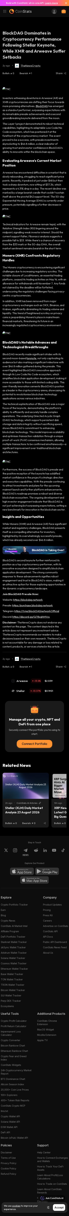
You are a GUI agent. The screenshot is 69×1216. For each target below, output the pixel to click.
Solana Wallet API (10, 1121)
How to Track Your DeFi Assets (50, 1168)
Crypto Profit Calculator (14, 1020)
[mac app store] (34, 880)
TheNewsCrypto (31, 65)
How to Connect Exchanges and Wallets (52, 1159)
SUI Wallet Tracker (11, 995)
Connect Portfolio (34, 744)
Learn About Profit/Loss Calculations (50, 1177)
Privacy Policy (8, 1163)
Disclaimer (6, 1152)
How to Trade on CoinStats (52, 1183)
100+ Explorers (9, 1095)
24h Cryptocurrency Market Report (16, 1072)
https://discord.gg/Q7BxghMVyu (31, 616)
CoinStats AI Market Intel (14, 926)
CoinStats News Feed (55, 947)
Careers (47, 920)
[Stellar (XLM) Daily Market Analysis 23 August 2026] (26, 786)
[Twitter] (6, 852)
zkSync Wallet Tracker (13, 947)
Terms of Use (8, 1157)
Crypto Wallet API (10, 1116)
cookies (16, 1205)
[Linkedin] (45, 852)
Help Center (44, 1152)
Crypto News (8, 920)
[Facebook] (63, 852)
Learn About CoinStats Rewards (49, 1191)
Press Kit (48, 915)
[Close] (64, 3)
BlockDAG (42, 106)
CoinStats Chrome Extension (47, 1022)
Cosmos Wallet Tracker (13, 963)
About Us (48, 952)
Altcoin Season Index (12, 1084)
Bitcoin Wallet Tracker (13, 990)
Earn (3, 910)
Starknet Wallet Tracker (14, 942)
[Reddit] (36, 852)
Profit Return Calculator (13, 1026)
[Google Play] (47, 871)
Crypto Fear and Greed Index (13, 1058)
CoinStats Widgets (11, 1065)
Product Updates (52, 904)
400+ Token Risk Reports (15, 1100)
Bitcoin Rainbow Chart (13, 1045)
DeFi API (5, 1132)
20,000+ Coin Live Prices (15, 1089)
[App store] (22, 871)
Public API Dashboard (55, 942)
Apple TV (42, 1040)
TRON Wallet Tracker (12, 984)
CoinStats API (50, 931)
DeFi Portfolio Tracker (13, 936)
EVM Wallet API (9, 1127)
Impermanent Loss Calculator (11, 1033)
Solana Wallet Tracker (13, 958)
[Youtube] (54, 852)
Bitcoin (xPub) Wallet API (14, 1137)
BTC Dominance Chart (13, 1079)
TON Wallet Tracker (12, 979)
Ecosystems (7, 1006)
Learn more (51, 3)
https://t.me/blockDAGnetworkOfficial (36, 611)
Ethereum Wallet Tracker (14, 968)
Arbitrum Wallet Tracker (14, 952)
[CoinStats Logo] (20, 11)
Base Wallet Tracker (12, 974)
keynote (31, 358)
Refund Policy (8, 1173)
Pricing (47, 910)
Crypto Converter (10, 1040)
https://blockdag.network (28, 599)
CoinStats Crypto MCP (13, 1105)
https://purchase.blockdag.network (32, 605)
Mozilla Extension (46, 1034)
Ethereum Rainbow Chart (14, 1050)
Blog (3, 915)
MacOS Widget (45, 1029)
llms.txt (4, 1111)
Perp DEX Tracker (11, 1000)
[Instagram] (15, 852)
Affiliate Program (10, 931)
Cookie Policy (8, 1168)
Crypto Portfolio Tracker (14, 904)
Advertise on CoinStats (55, 926)
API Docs (48, 936)
